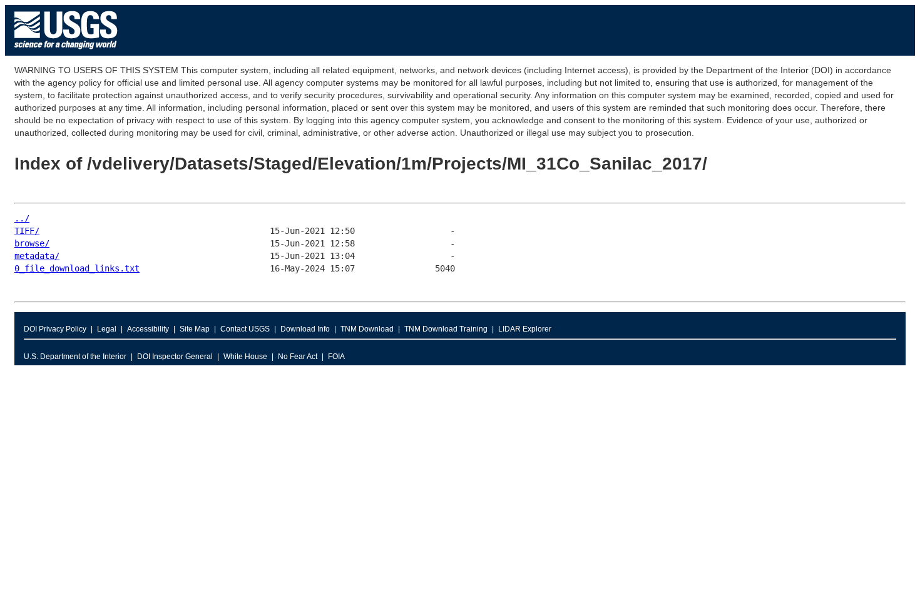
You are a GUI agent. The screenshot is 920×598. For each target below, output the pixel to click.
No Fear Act (297, 356)
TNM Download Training (446, 329)
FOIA (336, 356)
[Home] (66, 52)
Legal (106, 329)
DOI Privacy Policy (55, 329)
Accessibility (148, 329)
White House (245, 356)
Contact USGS (245, 329)
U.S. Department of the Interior (75, 356)
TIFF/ (26, 231)
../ (21, 218)
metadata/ (36, 256)
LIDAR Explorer (524, 329)
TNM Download (367, 329)
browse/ (31, 243)
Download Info (305, 329)
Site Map (195, 329)
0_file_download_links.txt (77, 268)
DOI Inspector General (175, 356)
